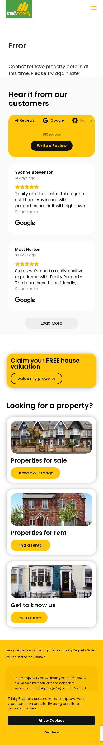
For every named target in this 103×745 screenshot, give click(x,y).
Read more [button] (26, 212)
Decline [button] (51, 732)
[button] (94, 8)
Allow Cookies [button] (51, 720)
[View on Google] (25, 223)
